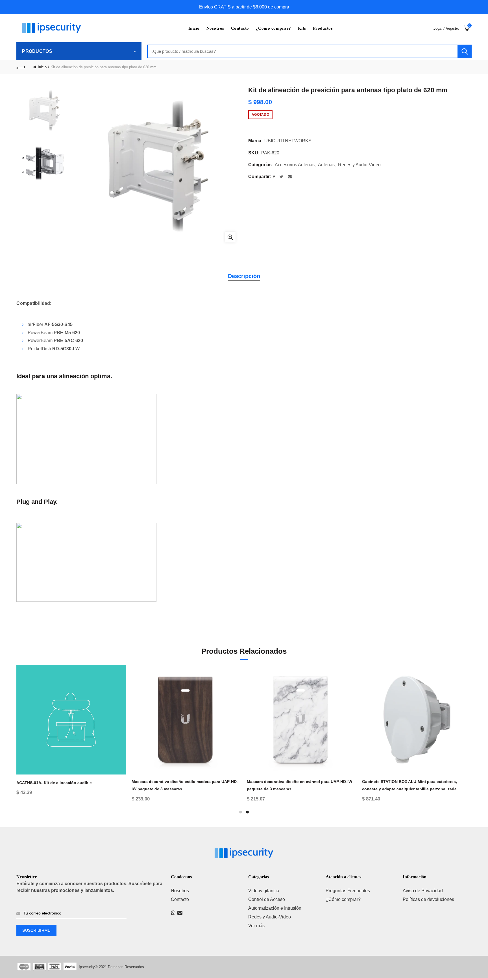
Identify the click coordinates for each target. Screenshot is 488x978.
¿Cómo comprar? (273, 28)
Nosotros (215, 28)
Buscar (464, 51)
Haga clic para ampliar (230, 237)
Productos (323, 28)
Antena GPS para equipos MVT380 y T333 (56, 781)
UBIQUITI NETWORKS (287, 140)
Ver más (256, 925)
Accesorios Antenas (295, 164)
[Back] (21, 67)
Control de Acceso (266, 899)
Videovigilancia (263, 890)
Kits (302, 28)
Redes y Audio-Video (359, 164)
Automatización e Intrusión (274, 908)
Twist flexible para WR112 (386, 781)
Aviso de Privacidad (423, 890)
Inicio (194, 28)
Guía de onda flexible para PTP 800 (165, 781)
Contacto (240, 28)
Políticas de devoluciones (428, 899)
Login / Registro (446, 28)
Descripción (244, 276)
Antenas (326, 164)
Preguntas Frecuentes (348, 890)
